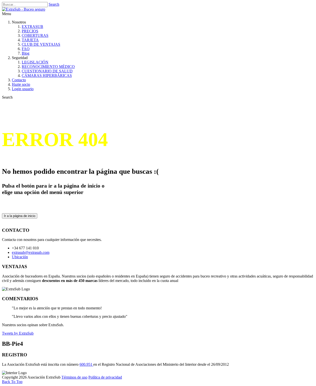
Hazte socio (21, 84)
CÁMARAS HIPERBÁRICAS (47, 75)
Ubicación (20, 257)
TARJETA (30, 40)
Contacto (19, 80)
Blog (25, 53)
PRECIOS (30, 31)
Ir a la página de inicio (19, 216)
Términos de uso (74, 377)
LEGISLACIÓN (35, 62)
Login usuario (23, 89)
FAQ (26, 49)
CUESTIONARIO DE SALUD (47, 71)
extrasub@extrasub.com (30, 252)
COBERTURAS (35, 35)
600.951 (86, 364)
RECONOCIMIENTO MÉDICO (48, 66)
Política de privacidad (105, 377)
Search (54, 4)
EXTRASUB (32, 26)
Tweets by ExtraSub (18, 333)
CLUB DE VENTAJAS (41, 44)
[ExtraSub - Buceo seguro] (23, 9)
